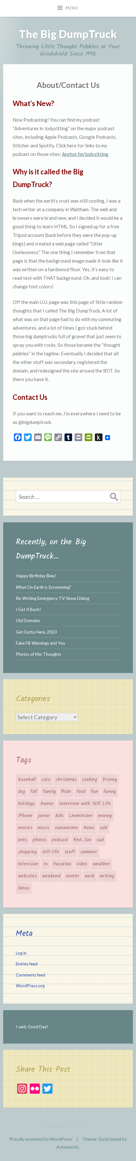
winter (72, 876)
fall (33, 791)
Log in (21, 953)
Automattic (67, 1147)
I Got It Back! (28, 609)
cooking (89, 779)
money (105, 816)
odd (103, 828)
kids (59, 816)
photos (39, 840)
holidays (26, 804)
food (81, 791)
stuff (70, 852)
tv (46, 864)
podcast (60, 840)
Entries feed (27, 963)
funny (109, 791)
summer (88, 852)
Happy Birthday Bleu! (36, 575)
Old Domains (28, 620)
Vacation (62, 864)
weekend (51, 876)
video (82, 864)
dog (21, 791)
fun (94, 791)
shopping (27, 852)
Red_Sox (82, 840)
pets (22, 840)
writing (107, 876)
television (28, 864)
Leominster (81, 816)
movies (25, 828)
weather (101, 864)
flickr (66, 791)
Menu (71, 8)
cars (45, 779)
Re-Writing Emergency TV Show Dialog (52, 598)
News (89, 828)
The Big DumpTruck (68, 33)
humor (47, 804)
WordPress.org (30, 985)
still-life (50, 852)
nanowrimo (66, 828)
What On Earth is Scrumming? (43, 587)
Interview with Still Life (85, 804)
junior (44, 816)
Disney (109, 779)
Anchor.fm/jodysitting (85, 154)
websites (27, 876)
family (49, 791)
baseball (27, 779)
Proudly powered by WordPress (40, 1139)
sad (100, 840)
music (44, 828)
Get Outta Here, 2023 (36, 631)
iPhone (25, 816)
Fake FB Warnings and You (40, 643)
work (89, 876)
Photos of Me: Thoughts (38, 654)
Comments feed (30, 974)
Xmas (23, 888)
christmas (66, 779)
